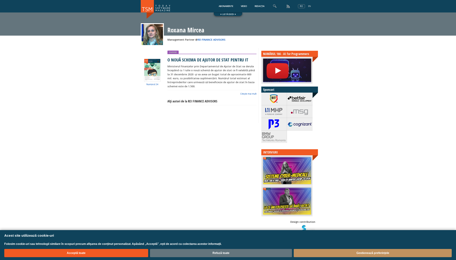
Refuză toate (221, 252)
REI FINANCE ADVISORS (211, 39)
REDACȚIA (260, 6)
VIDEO (244, 6)
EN (309, 6)
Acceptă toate (76, 252)
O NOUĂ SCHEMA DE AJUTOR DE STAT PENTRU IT (207, 60)
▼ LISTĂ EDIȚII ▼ (228, 14)
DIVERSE (173, 52)
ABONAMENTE (226, 6)
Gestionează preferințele (372, 252)
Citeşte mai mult (248, 93)
